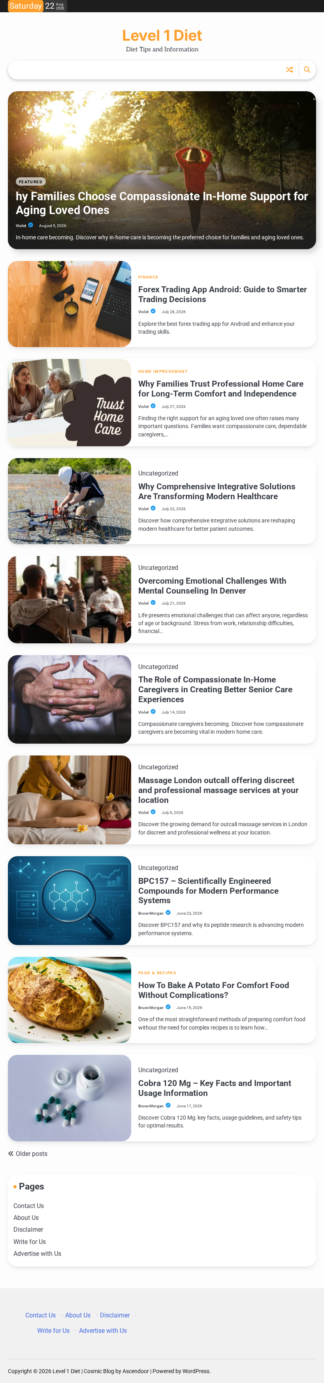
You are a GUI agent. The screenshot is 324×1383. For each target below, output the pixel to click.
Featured (31, 182)
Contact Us (28, 1206)
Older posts (31, 1154)
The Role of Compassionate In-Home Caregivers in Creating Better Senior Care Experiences (215, 689)
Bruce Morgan (151, 913)
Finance (148, 277)
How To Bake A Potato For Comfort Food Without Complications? (213, 990)
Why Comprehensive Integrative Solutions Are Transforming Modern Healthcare (217, 491)
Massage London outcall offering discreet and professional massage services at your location (218, 790)
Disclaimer (28, 1229)
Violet (21, 226)
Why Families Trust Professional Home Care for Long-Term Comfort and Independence (220, 388)
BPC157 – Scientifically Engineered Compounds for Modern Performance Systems (208, 890)
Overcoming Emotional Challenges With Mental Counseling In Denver (212, 586)
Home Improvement (163, 371)
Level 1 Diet (162, 35)
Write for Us (29, 1242)
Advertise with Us (37, 1253)
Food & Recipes (157, 973)
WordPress (196, 1371)
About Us (26, 1217)
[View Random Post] (289, 69)
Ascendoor (135, 1371)
